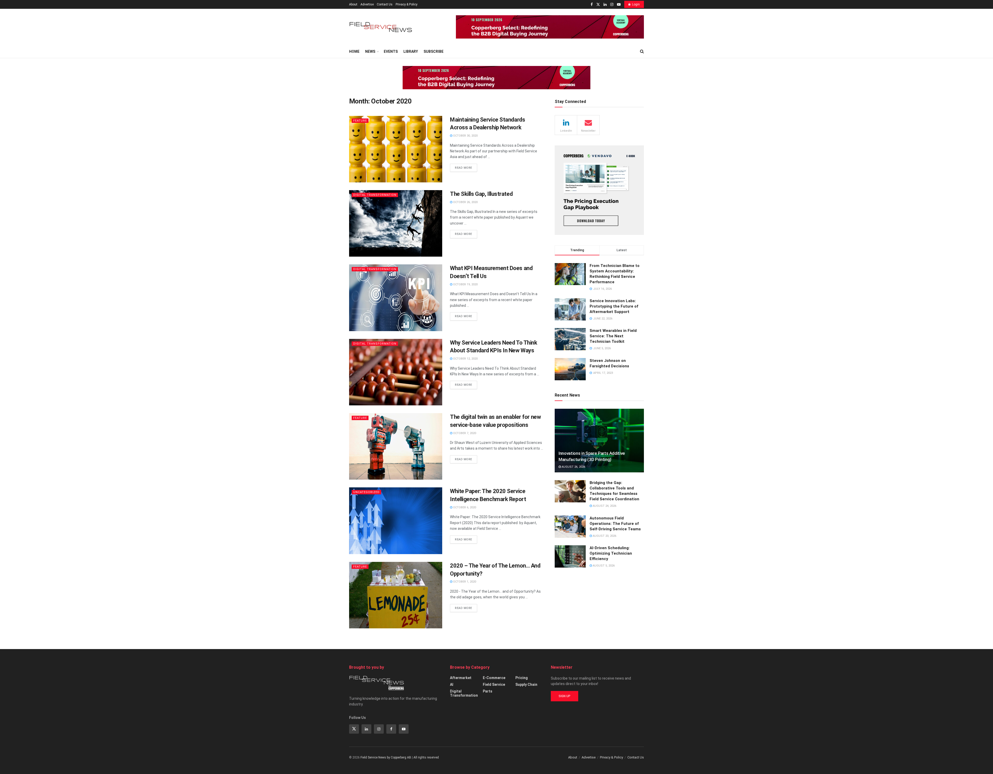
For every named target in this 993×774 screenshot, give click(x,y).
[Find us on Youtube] (619, 4)
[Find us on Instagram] (611, 4)
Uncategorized (366, 492)
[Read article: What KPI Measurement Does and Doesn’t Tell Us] (395, 297)
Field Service (494, 684)
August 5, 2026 (603, 565)
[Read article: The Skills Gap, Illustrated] (395, 223)
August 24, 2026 (604, 506)
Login (636, 4)
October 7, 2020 (464, 433)
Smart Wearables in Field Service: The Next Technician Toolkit (613, 336)
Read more (466, 166)
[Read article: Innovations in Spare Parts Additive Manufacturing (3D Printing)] (599, 441)
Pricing (521, 678)
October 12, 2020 (465, 358)
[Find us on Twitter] (598, 4)
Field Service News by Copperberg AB (385, 757)
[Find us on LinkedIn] (605, 4)
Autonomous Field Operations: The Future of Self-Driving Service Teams (615, 523)
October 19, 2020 (465, 284)
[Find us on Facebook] (592, 4)
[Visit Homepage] (381, 27)
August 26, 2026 (573, 466)
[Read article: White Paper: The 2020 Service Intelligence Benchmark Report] (395, 520)
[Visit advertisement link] (550, 27)
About (353, 4)
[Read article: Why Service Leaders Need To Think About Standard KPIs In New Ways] (395, 372)
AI (451, 684)
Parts (487, 691)
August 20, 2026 (604, 536)
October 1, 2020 (464, 581)
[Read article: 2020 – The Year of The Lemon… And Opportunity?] (395, 595)
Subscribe (433, 51)
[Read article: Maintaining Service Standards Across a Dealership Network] (395, 149)
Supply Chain (526, 684)
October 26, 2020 (465, 202)
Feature (360, 120)
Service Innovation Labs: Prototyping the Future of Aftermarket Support (614, 306)
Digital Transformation (374, 195)
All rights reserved (426, 757)
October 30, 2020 (465, 135)
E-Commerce (494, 678)
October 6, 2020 (464, 507)
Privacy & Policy (406, 4)
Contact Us (385, 4)
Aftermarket (460, 678)
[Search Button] (642, 51)
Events (391, 51)
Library (410, 51)
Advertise (367, 4)
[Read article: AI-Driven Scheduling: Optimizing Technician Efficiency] (570, 556)
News (370, 51)
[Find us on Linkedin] (366, 729)
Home (354, 51)
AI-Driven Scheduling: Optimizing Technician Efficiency (611, 553)
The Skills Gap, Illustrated (481, 194)
